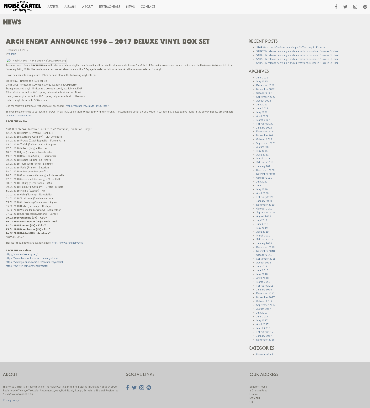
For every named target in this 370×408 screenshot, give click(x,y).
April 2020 (262, 193)
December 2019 (265, 204)
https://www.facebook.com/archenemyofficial (32, 258)
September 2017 (266, 305)
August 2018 (263, 262)
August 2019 (263, 216)
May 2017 (262, 320)
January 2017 (264, 335)
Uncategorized (264, 354)
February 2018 (264, 285)
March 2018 (263, 281)
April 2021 (262, 154)
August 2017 (263, 308)
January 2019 (264, 243)
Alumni (70, 7)
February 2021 (264, 162)
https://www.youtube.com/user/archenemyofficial (34, 262)
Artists (53, 7)
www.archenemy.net (20, 115)
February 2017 (264, 332)
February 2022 (264, 123)
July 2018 (261, 266)
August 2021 (263, 147)
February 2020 (264, 197)
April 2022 (262, 116)
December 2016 (265, 339)
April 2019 (262, 231)
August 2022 (263, 100)
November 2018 (265, 251)
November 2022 (265, 89)
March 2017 (263, 328)
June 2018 (262, 270)
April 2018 (262, 278)
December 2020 (265, 170)
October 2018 (264, 255)
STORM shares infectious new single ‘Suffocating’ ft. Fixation (290, 47)
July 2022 (261, 104)
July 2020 (261, 181)
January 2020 (264, 201)
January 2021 (264, 166)
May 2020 (262, 189)
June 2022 (262, 108)
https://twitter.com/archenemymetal (27, 266)
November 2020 (265, 174)
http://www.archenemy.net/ (22, 254)
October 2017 (264, 301)
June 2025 (262, 77)
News (130, 7)
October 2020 (264, 177)
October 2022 (264, 93)
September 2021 (266, 143)
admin (12, 54)
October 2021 (264, 139)
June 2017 (262, 316)
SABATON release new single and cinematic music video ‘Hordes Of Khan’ (297, 51)
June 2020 (262, 185)
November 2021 (265, 135)
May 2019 (262, 228)
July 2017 (261, 312)
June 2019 (262, 224)
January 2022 (264, 127)
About (87, 7)
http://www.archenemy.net (67, 242)
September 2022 (266, 96)
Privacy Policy (11, 400)
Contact (147, 7)
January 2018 (264, 289)
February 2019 (264, 239)
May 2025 (262, 81)
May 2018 (262, 274)
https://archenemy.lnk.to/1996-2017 (87, 106)
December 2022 (265, 85)
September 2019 (266, 212)
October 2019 (264, 208)
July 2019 (261, 220)
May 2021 (262, 150)
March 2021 (263, 158)
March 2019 (263, 235)
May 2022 (262, 112)
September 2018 (266, 258)
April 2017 (262, 324)
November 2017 (265, 297)
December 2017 (265, 293)
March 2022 (263, 120)
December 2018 (265, 247)
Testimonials (109, 7)
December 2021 (265, 131)
